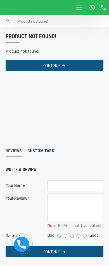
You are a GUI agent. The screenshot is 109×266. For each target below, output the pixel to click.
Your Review (16, 198)
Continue (51, 65)
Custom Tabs (40, 150)
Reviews (14, 150)
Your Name (15, 185)
